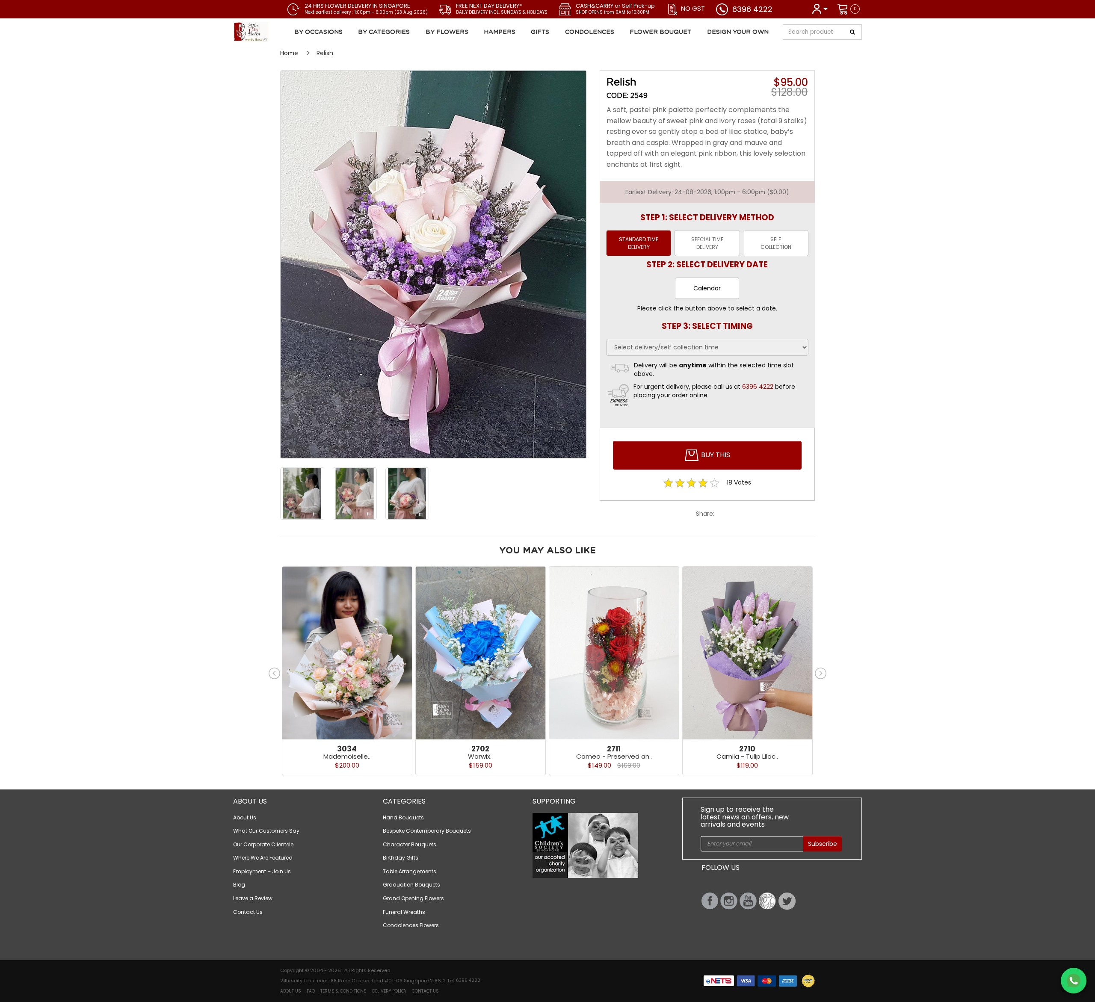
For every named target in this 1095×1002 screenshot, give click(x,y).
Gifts (540, 32)
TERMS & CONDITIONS (343, 991)
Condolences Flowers (411, 925)
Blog (239, 884)
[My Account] (819, 8)
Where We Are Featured (263, 857)
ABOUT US (290, 991)
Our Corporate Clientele (263, 844)
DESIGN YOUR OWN (738, 32)
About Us (244, 817)
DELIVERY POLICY (389, 991)
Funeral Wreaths (404, 912)
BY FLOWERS (447, 32)
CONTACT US (425, 991)
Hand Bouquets (403, 817)
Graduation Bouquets (411, 884)
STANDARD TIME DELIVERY (638, 243)
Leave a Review (252, 898)
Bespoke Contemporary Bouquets (427, 830)
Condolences (589, 32)
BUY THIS (714, 455)
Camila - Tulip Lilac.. (747, 756)
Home (289, 53)
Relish (325, 53)
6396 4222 (752, 9)
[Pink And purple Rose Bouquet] (283, 32)
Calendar (707, 288)
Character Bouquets (409, 844)
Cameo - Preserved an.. (614, 756)
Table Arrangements (409, 871)
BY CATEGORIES (384, 32)
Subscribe (822, 843)
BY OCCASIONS (318, 32)
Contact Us (248, 912)
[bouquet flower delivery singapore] (433, 264)
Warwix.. (480, 756)
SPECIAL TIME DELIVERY (707, 243)
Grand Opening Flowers (413, 898)
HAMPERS (499, 32)
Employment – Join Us (262, 871)
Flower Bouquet (660, 32)
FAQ (311, 991)
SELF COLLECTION (776, 243)
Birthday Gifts (400, 857)
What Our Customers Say (266, 830)
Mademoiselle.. (346, 756)
